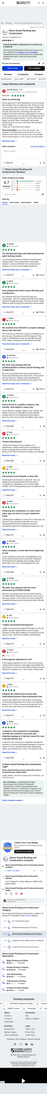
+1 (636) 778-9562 (12, 871)
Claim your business (11, 1035)
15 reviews (20, 52)
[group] (6, 79)
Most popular (26, 202)
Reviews (8, 75)
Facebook (15, 1044)
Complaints (23, 75)
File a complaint (34, 68)
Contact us (8, 1019)
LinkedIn (32, 1044)
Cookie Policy (30, 1035)
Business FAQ (9, 1029)
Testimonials (8, 1022)
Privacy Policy (30, 1032)
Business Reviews (34, 1039)
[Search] (21, 194)
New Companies (21, 1039)
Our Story (7, 1016)
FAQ (26, 1016)
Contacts (39, 75)
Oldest (36, 202)
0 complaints (33, 52)
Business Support (10, 1032)
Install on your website (24, 851)
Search (38, 3)
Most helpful (14, 202)
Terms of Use (30, 1029)
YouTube (26, 1044)
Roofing (28, 916)
